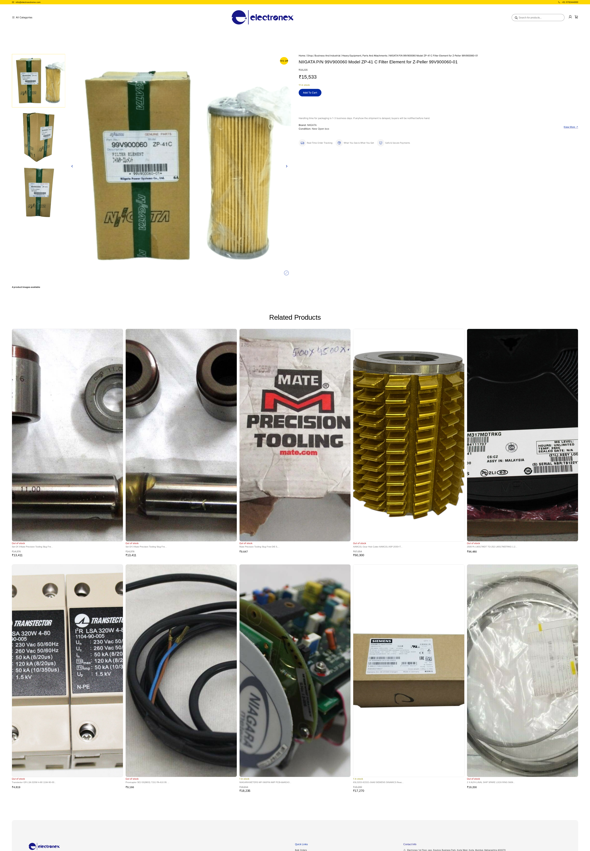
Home (302, 55)
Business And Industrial (327, 55)
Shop (310, 55)
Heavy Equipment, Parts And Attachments (364, 55)
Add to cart (310, 92)
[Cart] (576, 17)
